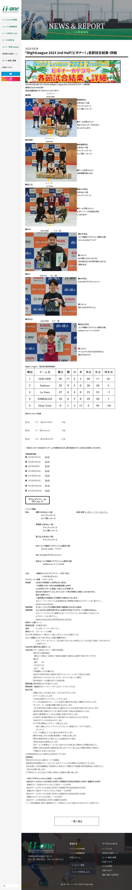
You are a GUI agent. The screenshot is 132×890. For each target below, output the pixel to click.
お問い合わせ (107, 870)
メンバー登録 (10, 47)
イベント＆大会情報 (9, 19)
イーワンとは (107, 848)
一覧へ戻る (76, 821)
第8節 (47, 490)
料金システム (75, 857)
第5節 (47, 475)
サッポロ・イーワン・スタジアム (95, 512)
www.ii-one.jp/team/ (44, 604)
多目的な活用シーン (10, 53)
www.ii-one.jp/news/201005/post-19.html (54, 619)
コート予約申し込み (10, 33)
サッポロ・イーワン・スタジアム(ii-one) (78, 884)
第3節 (47, 466)
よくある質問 (107, 866)
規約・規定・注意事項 (110, 874)
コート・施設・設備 (9, 60)
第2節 (47, 462)
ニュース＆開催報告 (9, 26)
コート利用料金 (8, 40)
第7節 (47, 485)
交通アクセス (7, 67)
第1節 (47, 457)
